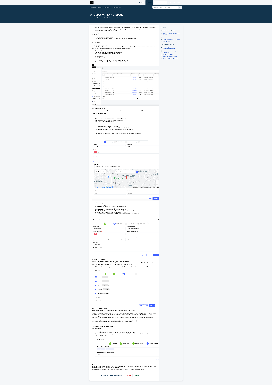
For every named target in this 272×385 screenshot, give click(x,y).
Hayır (129, 375)
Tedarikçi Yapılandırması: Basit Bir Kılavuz (171, 39)
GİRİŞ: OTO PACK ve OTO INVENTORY (170, 58)
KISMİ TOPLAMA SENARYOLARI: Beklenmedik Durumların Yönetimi (170, 55)
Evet (137, 375)
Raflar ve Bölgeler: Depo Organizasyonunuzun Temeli (169, 47)
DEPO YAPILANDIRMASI (167, 37)
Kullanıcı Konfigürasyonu (168, 41)
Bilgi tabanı (149, 2)
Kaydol (173, 2)
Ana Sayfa (141, 2)
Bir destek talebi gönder (160, 3)
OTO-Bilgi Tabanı (108, 7)
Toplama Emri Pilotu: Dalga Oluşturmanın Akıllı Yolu (171, 34)
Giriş (170, 2)
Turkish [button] (178, 2)
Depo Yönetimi (117, 7)
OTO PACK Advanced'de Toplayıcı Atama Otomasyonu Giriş (171, 51)
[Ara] (180, 7)
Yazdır (164, 27)
